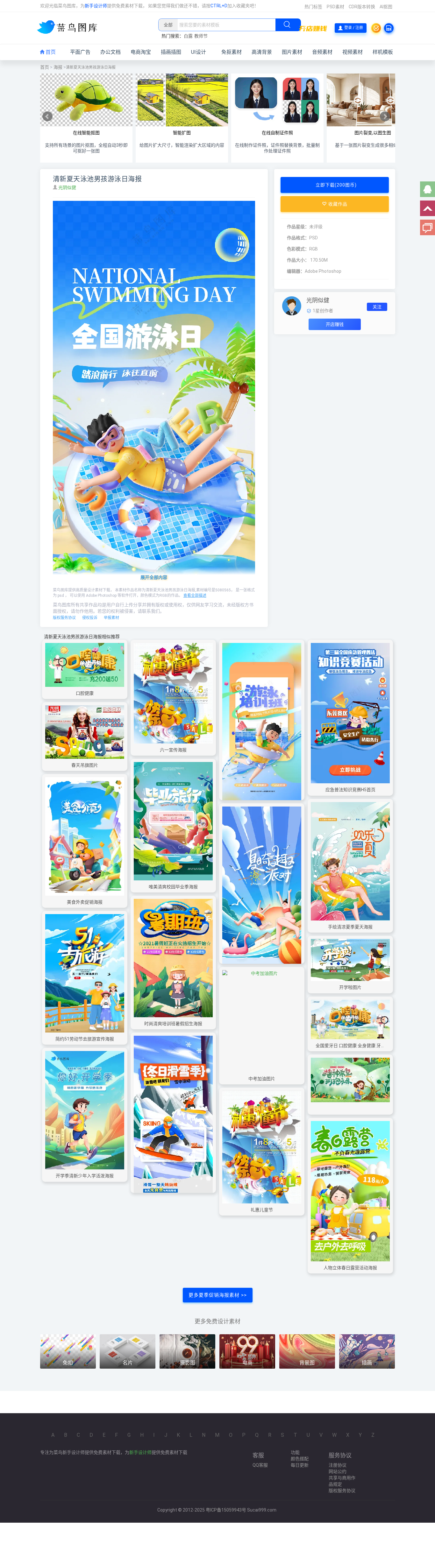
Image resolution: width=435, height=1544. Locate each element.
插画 (367, 1363)
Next (385, 116)
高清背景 (262, 52)
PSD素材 (335, 6)
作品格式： (298, 237)
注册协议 (337, 1465)
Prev (47, 116)
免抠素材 (231, 52)
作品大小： (298, 260)
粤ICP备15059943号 (226, 1509)
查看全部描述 (194, 595)
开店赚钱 (335, 324)
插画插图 (171, 52)
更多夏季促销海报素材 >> (218, 1295)
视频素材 (352, 52)
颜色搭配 (300, 1458)
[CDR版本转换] (389, 28)
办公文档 (110, 52)
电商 (247, 1363)
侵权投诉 (89, 618)
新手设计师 (96, 5)
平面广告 (80, 52)
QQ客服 (260, 1465)
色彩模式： (298, 248)
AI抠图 (386, 6)
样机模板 (383, 52)
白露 (188, 36)
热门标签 (313, 6)
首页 (50, 52)
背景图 (307, 1363)
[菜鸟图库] (69, 27)
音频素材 (322, 52)
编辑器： (296, 271)
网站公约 (337, 1471)
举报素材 (111, 618)
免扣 (68, 1363)
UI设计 (198, 52)
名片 (128, 1363)
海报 (57, 67)
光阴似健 (67, 187)
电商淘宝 (141, 52)
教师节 (201, 36)
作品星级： (298, 226)
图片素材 (292, 52)
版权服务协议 (64, 618)
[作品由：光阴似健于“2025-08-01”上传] (291, 305)
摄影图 (187, 1363)
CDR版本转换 (362, 6)
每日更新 (300, 1465)
